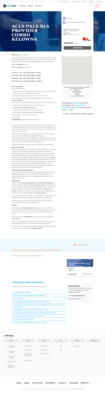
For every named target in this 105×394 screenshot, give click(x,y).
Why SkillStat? (51, 383)
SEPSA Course (77, 346)
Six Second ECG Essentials (11, 351)
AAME (60, 349)
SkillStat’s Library (42, 193)
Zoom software (17, 96)
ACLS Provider (27, 346)
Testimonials (73, 383)
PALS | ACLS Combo (44, 353)
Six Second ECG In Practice (11, 357)
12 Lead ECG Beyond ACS (11, 366)
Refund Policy (32, 389)
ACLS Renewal (27, 349)
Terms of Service (24, 389)
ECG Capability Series (11, 346)
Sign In (97, 5)
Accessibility (55, 389)
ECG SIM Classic (64, 1)
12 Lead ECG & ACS (11, 361)
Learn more (72, 274)
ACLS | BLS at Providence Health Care (27, 355)
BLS (61, 346)
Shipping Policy (40, 389)
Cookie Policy (48, 389)
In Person (30, 6)
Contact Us (99, 1)
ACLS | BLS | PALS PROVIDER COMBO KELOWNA (79, 264)
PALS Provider (44, 346)
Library (84, 1)
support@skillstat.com (78, 295)
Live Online (22, 6)
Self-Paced (38, 6)
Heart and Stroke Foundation (37, 185)
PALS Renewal (44, 349)
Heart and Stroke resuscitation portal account (27, 91)
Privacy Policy (62, 389)
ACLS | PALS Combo (28, 360)
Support (91, 1)
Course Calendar (75, 1)
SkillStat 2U (85, 383)
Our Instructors (37, 383)
